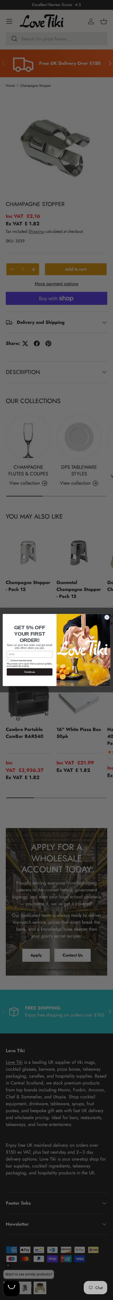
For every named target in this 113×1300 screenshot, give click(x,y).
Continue (29, 672)
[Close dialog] (107, 617)
